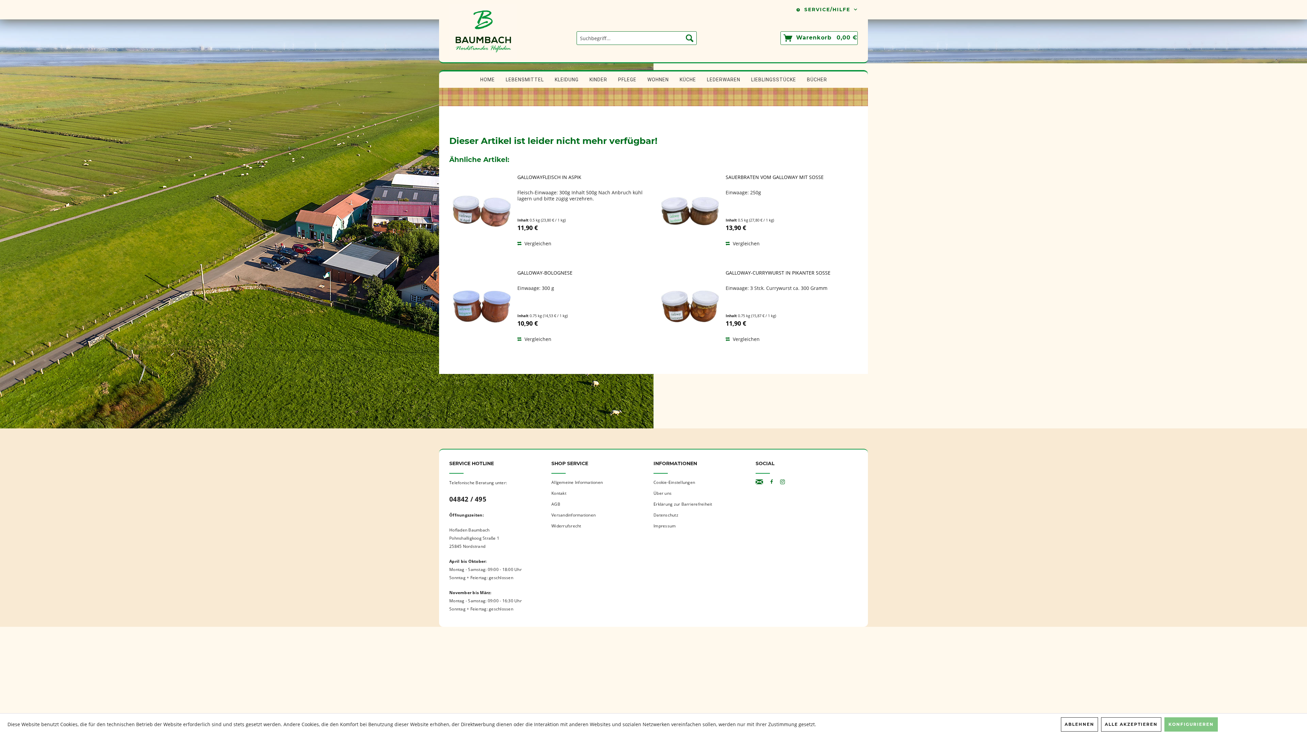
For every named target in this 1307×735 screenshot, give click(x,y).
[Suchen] (689, 38)
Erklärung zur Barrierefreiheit (683, 504)
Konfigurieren (1191, 724)
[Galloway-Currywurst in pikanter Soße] (690, 306)
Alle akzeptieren (1131, 724)
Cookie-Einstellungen (674, 482)
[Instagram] (782, 482)
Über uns (663, 493)
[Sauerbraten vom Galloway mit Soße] (690, 211)
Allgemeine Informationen (577, 482)
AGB (555, 504)
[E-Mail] (759, 482)
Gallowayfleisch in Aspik (549, 177)
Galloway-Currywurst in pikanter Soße (778, 273)
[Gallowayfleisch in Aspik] (482, 211)
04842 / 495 (467, 499)
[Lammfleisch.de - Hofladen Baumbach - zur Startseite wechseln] (483, 58)
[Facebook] (771, 482)
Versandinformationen (573, 515)
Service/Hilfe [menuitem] (827, 9)
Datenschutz (666, 515)
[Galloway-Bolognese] (482, 306)
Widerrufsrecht (566, 526)
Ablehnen (1079, 724)
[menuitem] (637, 38)
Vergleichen (537, 243)
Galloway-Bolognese (544, 273)
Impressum (665, 526)
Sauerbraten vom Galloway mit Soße (775, 177)
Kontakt (558, 493)
